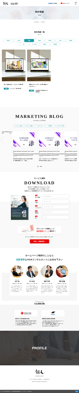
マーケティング (39, 125)
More (41, 166)
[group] (24, 146)
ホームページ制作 (18, 125)
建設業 (44, 44)
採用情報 (55, 3)
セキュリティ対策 (60, 125)
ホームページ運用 (29, 125)
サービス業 (34, 44)
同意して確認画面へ (39, 241)
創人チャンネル (66, 3)
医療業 (70, 40)
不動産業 (55, 44)
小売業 (18, 40)
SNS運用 (50, 125)
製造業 (8, 40)
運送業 (39, 40)
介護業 (29, 40)
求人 (24, 44)
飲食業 (50, 40)
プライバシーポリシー (24, 391)
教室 (60, 40)
